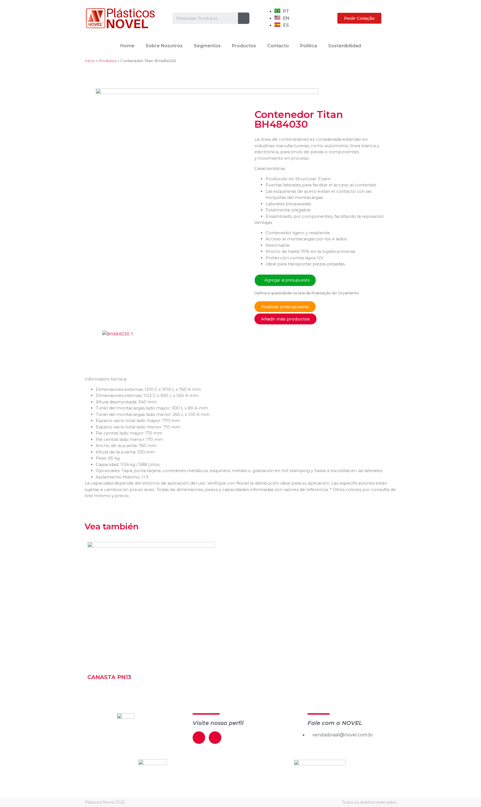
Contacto (278, 45)
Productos (244, 45)
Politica (308, 45)
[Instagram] (215, 737)
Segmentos (207, 45)
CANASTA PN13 (109, 677)
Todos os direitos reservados (369, 802)
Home (127, 45)
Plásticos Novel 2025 (105, 802)
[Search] (243, 18)
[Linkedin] (199, 737)
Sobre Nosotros (164, 45)
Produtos (107, 60)
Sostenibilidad (344, 45)
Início (90, 60)
